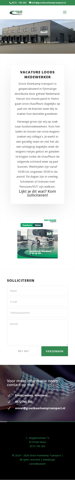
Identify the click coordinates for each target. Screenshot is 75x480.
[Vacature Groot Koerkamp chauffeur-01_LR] (37, 257)
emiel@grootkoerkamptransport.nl (40, 408)
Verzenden (54, 351)
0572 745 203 (37, 446)
